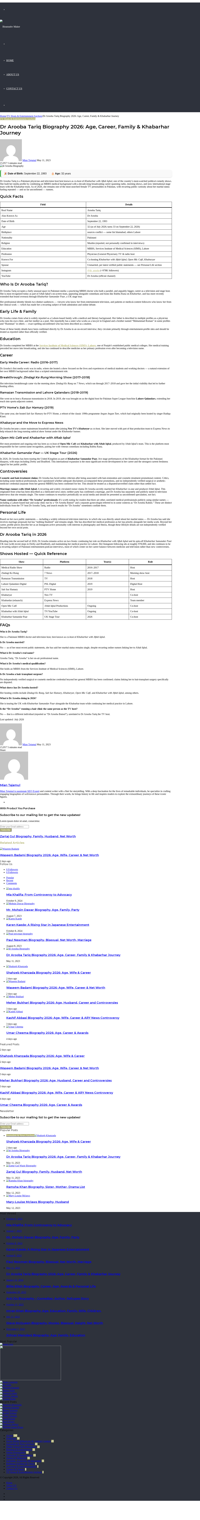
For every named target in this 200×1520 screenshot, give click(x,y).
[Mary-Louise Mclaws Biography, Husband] (18, 1195)
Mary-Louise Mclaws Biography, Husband (37, 1202)
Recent (9, 880)
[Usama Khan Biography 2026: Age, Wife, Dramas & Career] (7, 1399)
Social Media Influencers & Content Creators (28, 1441)
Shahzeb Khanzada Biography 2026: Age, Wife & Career (48, 972)
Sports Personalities (15, 1452)
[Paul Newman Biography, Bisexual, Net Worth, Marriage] (19, 933)
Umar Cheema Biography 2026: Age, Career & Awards (47, 1033)
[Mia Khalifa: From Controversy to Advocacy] (13, 888)
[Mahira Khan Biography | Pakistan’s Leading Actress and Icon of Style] (7, 1390)
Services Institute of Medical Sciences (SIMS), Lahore (67, 345)
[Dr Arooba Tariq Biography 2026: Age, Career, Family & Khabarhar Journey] (18, 948)
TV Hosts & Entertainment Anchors (24, 116)
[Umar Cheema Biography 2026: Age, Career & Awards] (14, 1026)
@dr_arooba (93, 270)
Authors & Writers (15, 1469)
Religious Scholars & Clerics (20, 1463)
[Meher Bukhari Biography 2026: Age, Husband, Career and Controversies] (15, 996)
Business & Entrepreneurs (19, 1449)
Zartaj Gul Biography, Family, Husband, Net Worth (44, 1172)
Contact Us (14, 88)
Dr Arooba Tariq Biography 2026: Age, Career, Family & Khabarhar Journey (63, 955)
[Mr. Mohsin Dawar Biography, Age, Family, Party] (20, 903)
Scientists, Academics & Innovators (23, 1461)
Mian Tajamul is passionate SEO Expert (19, 791)
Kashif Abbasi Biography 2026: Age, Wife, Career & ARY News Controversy (62, 1018)
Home (10, 60)
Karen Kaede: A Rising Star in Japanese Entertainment (47, 925)
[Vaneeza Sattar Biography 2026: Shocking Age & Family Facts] (8, 1393)
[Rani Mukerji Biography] (30, 1379)
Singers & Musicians (16, 1458)
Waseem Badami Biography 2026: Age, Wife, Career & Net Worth (49, 855)
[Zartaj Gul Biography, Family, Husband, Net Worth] (21, 1165)
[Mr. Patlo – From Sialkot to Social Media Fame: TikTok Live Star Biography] (5, 1385)
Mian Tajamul (29, 160)
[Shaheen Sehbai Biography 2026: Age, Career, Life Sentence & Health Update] (9, 1424)
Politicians (11, 1438)
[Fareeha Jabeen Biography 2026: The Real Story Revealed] (9, 1396)
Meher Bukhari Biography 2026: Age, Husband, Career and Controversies (62, 1002)
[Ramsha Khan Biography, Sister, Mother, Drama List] (19, 1180)
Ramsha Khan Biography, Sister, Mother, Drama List (45, 1187)
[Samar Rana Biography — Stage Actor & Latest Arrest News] (6, 1344)
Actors (9, 1435)
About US (12, 74)
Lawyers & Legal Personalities (21, 1466)
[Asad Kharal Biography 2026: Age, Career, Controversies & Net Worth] (7, 1418)
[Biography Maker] (10, 26)
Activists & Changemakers (19, 1455)
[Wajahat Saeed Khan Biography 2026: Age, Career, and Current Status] (11, 1427)
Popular (10, 877)
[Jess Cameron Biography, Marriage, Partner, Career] (9, 1382)
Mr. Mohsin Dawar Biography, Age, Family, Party (42, 910)
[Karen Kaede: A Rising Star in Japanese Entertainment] (14, 918)
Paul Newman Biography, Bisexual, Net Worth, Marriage (48, 940)
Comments (11, 883)
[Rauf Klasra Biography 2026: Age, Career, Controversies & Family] (7, 1421)
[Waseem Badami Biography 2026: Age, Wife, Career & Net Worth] (9, 849)
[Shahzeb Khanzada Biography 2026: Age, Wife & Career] (17, 966)
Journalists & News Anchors (20, 1444)
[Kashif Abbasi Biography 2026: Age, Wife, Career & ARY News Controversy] (14, 1011)
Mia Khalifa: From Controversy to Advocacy (39, 894)
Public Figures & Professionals (21, 1446)
